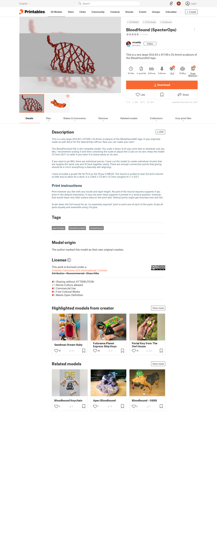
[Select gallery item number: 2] (68, 338)
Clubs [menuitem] (82, 11)
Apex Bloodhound (104, 400)
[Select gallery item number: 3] (71, 338)
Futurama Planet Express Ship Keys (105, 345)
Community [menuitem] (98, 11)
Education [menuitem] (171, 11)
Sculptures (167, 22)
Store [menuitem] (71, 11)
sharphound (96, 228)
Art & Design (150, 22)
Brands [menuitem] (129, 11)
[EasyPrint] (171, 3)
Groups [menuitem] (156, 11)
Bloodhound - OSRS (144, 400)
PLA (172, 73)
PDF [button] (161, 131)
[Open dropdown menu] (194, 29)
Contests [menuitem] (115, 11)
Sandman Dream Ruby (68, 344)
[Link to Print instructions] (84, 185)
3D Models (134, 22)
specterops (58, 228)
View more (158, 308)
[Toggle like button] (56, 351)
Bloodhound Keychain (68, 400)
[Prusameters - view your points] (179, 3)
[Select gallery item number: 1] (65, 338)
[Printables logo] (32, 12)
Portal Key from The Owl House (144, 345)
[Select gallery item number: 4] (73, 338)
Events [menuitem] (142, 11)
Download (163, 84)
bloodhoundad (77, 228)
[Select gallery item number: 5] (113, 338)
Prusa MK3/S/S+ (192, 74)
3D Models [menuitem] (56, 11)
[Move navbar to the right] (180, 12)
